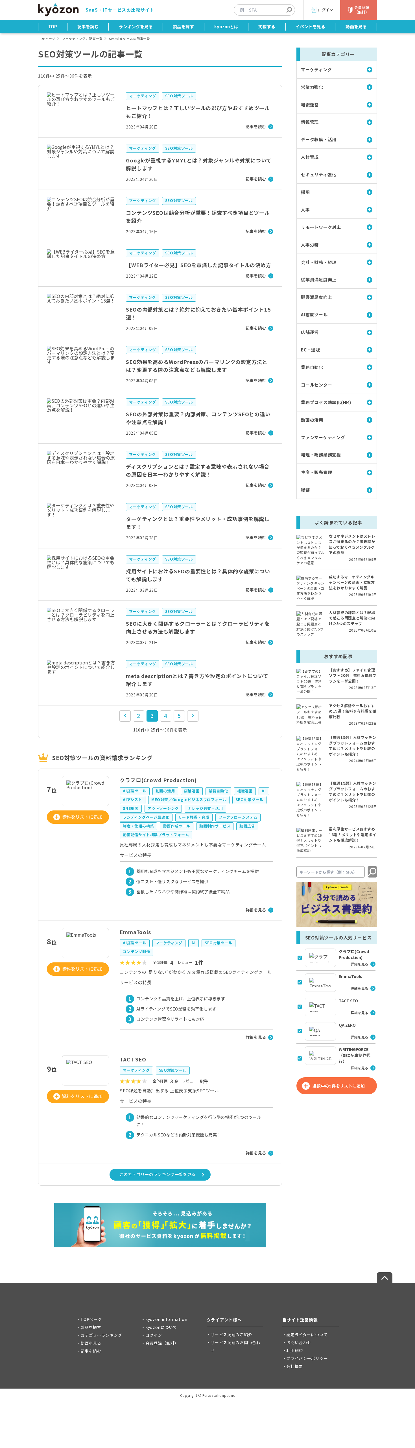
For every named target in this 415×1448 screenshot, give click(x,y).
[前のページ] (125, 716)
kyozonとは (226, 26)
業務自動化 (218, 790)
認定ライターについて (306, 1334)
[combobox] (267, 10)
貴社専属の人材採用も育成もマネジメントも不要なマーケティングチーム (193, 845)
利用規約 (294, 1350)
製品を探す (183, 26)
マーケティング (142, 95)
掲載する (266, 26)
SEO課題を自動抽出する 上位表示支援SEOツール (169, 1090)
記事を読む (88, 26)
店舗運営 (192, 790)
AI (264, 790)
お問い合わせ (298, 1342)
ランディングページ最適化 (146, 817)
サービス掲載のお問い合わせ (235, 1346)
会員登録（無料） (162, 1343)
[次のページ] (192, 716)
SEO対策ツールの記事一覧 (129, 38)
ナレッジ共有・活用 (205, 808)
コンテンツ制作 (136, 951)
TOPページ (47, 38)
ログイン (153, 1335)
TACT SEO (133, 1059)
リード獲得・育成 (193, 817)
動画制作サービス (214, 826)
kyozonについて (161, 1327)
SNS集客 (131, 808)
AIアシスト (132, 799)
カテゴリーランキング (101, 1335)
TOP (52, 26)
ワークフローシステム (238, 817)
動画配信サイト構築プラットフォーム (156, 834)
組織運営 (245, 790)
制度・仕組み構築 (138, 826)
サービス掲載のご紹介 (231, 1334)
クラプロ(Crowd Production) (158, 780)
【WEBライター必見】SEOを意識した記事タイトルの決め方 (198, 265)
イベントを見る (310, 26)
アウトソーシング (163, 808)
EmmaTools (135, 932)
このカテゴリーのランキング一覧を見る (157, 1174)
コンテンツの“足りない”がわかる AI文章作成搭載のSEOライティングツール (196, 972)
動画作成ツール (176, 826)
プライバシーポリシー (307, 1358)
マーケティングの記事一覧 (82, 38)
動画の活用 (165, 790)
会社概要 (294, 1366)
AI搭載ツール (135, 790)
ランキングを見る (136, 26)
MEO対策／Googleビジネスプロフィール (189, 799)
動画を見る (356, 26)
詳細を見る (256, 910)
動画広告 (247, 826)
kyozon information (166, 1319)
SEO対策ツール (179, 95)
